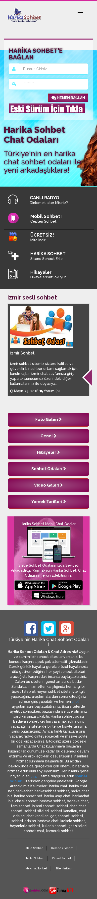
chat (75, 701)
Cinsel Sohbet (61, 858)
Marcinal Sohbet (36, 868)
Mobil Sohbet (35, 858)
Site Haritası (63, 868)
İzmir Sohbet (22, 353)
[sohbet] (35, 890)
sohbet (35, 777)
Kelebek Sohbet (62, 848)
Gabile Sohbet (33, 848)
